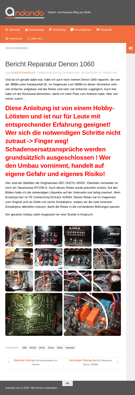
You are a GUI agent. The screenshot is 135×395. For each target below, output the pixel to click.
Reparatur (70, 348)
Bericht (33, 348)
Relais (59, 348)
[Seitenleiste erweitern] (130, 48)
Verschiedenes (16, 48)
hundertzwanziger (23, 72)
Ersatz (51, 348)
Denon (42, 348)
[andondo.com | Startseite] (24, 12)
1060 (24, 348)
